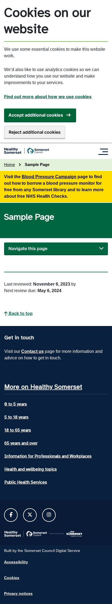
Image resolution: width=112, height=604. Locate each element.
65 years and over (21, 443)
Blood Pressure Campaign (49, 176)
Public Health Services (25, 482)
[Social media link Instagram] (49, 514)
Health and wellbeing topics (30, 469)
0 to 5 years (15, 404)
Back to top (20, 313)
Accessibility (16, 562)
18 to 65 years (17, 430)
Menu (104, 151)
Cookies (11, 578)
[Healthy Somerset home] (26, 151)
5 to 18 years (16, 417)
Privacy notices (18, 593)
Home (9, 164)
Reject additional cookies (35, 132)
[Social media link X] (29, 514)
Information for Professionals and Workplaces (48, 456)
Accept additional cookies (35, 115)
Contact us (32, 351)
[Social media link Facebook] (11, 514)
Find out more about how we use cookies (48, 96)
